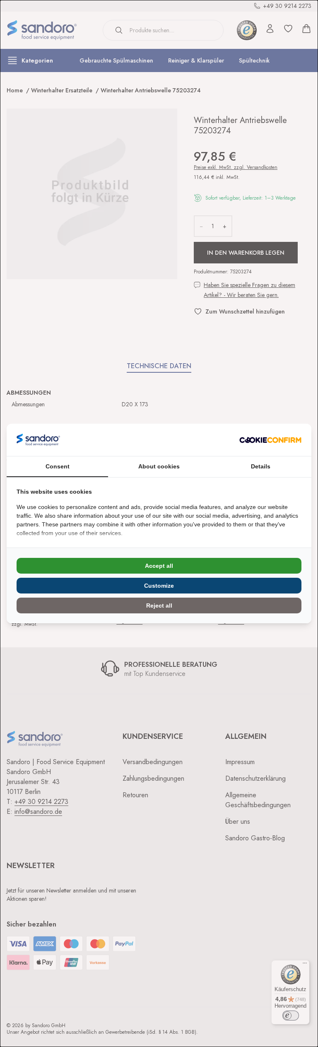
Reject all (159, 605)
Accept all (159, 565)
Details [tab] (260, 466)
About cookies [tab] (159, 466)
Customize (159, 585)
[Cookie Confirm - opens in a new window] (270, 440)
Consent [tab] (58, 466)
